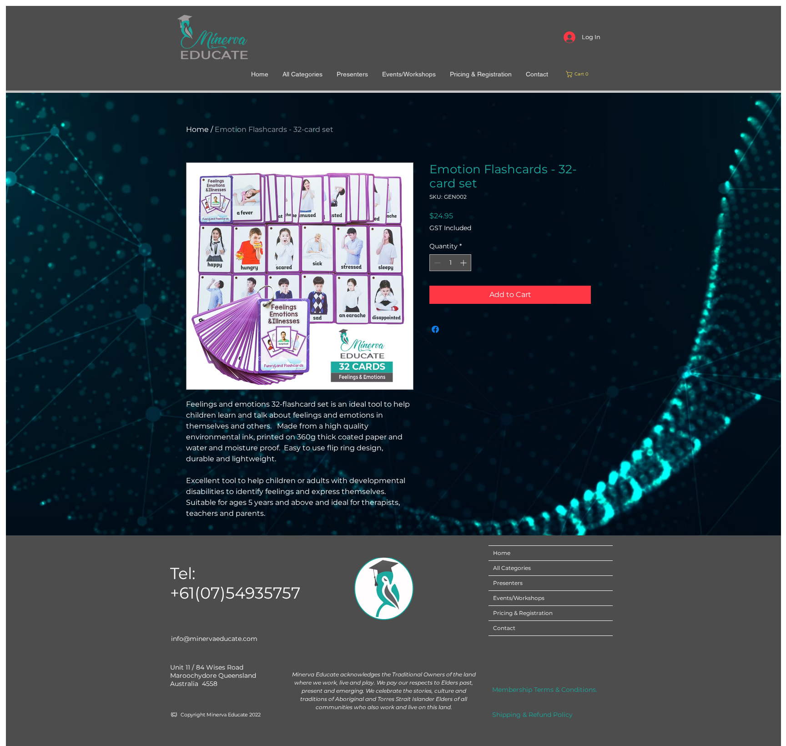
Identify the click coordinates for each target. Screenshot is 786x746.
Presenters (508, 583)
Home (197, 129)
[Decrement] (436, 263)
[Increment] (464, 263)
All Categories (512, 568)
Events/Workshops (518, 598)
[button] (578, 74)
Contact (504, 628)
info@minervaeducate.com (214, 639)
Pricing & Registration (523, 613)
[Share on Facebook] (435, 329)
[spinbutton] (450, 263)
